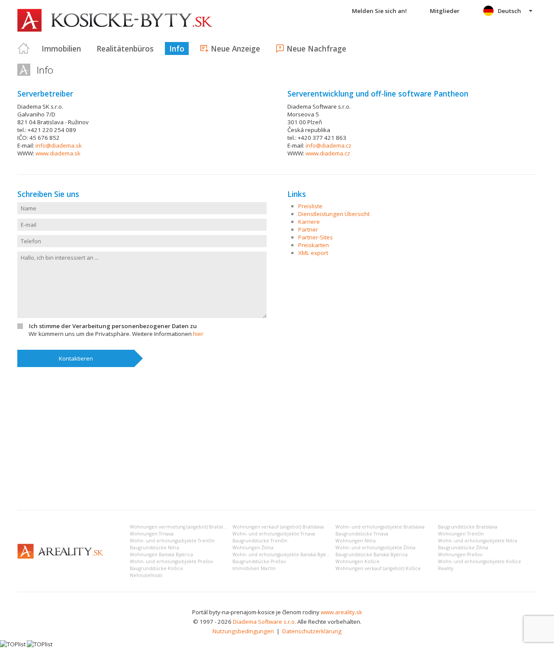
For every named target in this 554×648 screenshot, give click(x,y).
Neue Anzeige (235, 48)
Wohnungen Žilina (253, 548)
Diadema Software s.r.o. (264, 621)
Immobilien (61, 48)
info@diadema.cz (328, 145)
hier (198, 334)
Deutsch (509, 11)
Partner (308, 229)
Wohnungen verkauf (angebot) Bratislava (278, 527)
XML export (313, 253)
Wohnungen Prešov (460, 554)
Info (176, 48)
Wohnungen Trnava (152, 534)
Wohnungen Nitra (355, 541)
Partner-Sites (315, 237)
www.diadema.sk (58, 153)
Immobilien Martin (254, 568)
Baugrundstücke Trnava (361, 534)
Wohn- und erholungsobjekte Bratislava (380, 527)
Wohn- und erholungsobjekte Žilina (375, 548)
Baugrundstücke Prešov (259, 561)
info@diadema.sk (58, 145)
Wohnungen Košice (357, 561)
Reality (445, 568)
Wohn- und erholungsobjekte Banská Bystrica (283, 554)
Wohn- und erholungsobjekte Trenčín (172, 541)
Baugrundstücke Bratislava (467, 527)
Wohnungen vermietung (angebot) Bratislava (180, 527)
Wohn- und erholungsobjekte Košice (479, 561)
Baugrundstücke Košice (156, 568)
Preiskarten (313, 245)
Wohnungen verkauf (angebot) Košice (378, 568)
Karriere (309, 222)
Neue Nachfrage (316, 48)
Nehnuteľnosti (146, 575)
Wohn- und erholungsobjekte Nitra (477, 541)
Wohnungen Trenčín (461, 534)
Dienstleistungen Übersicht (334, 214)
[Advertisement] (277, 438)
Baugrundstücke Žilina (463, 548)
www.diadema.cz (328, 153)
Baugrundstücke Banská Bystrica (371, 554)
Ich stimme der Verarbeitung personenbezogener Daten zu (113, 326)
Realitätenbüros (125, 48)
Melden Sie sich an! (379, 11)
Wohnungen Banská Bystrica (161, 554)
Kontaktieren (76, 358)
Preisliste (310, 206)
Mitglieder (445, 11)
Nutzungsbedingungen (243, 631)
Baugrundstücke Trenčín (259, 541)
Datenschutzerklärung (311, 631)
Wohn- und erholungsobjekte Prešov (171, 561)
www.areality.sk (341, 612)
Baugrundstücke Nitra (154, 548)
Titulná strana (23, 48)
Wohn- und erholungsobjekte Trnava (273, 534)
